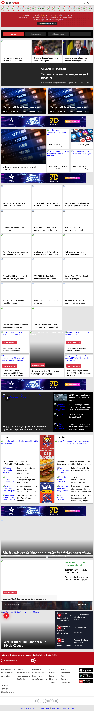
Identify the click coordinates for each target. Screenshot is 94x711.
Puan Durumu (37, 676)
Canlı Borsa (36, 669)
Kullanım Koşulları (61, 708)
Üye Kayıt (4, 689)
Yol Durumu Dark (7, 673)
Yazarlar (64, 676)
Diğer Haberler (36, 34)
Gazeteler (64, 679)
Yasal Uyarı (71, 708)
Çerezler (47, 708)
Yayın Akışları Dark (23, 673)
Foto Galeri (65, 669)
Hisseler (52, 676)
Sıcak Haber (65, 682)
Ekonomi (13, 34)
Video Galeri (65, 673)
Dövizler (52, 673)
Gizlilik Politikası (38, 708)
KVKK (53, 708)
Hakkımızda (23, 708)
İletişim (30, 708)
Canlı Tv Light (6, 676)
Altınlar (51, 669)
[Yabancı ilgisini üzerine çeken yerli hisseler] (23, 146)
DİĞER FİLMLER (82, 604)
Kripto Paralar (54, 679)
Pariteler (52, 682)
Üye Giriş (4, 685)
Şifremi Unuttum (7, 692)
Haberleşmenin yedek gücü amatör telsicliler (76, 571)
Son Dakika (21, 679)
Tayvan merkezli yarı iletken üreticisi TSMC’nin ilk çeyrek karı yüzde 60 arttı (76, 578)
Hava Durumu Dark (8, 669)
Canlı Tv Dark (21, 669)
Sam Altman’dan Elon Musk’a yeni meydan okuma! (76, 563)
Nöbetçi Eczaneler (24, 676)
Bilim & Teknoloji (58, 34)
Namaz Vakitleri (38, 673)
